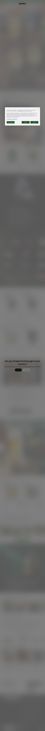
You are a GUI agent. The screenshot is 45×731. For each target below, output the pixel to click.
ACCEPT (34, 122)
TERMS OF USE (14, 119)
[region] (22, 116)
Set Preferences (10, 122)
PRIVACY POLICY (21, 111)
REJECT (25, 122)
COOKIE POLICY (9, 119)
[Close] (38, 108)
